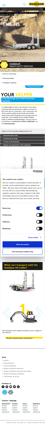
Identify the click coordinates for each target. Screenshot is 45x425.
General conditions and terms (13, 368)
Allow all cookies (22, 244)
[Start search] (41, 9)
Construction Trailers (12, 13)
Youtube (10, 386)
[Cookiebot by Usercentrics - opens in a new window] (32, 171)
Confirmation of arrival (11, 377)
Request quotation (35, 87)
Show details (33, 237)
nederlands (5, 412)
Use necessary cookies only (22, 251)
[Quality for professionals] (7, 392)
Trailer (2, 13)
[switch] (39, 215)
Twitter (14, 386)
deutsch (4, 405)
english (4, 408)
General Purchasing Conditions (14, 374)
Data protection (9, 363)
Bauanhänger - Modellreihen (28, 13)
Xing (18, 386)
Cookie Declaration (10, 366)
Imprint (6, 360)
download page (9, 123)
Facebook (3, 386)
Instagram (6, 386)
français (4, 410)
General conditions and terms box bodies (17, 371)
